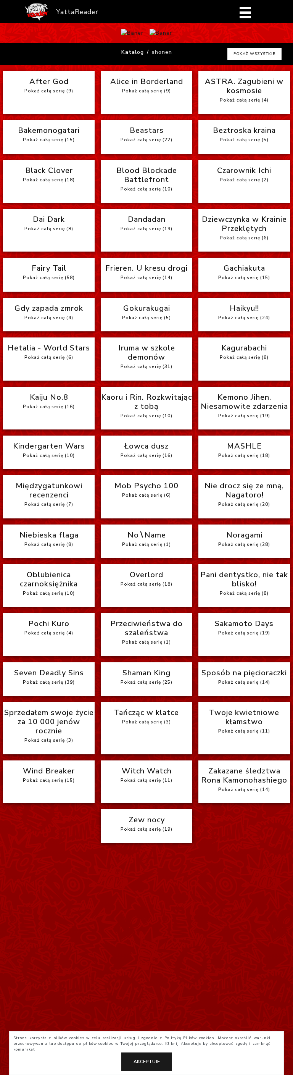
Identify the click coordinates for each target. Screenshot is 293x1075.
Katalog (132, 52)
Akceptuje (147, 1062)
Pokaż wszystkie (254, 53)
